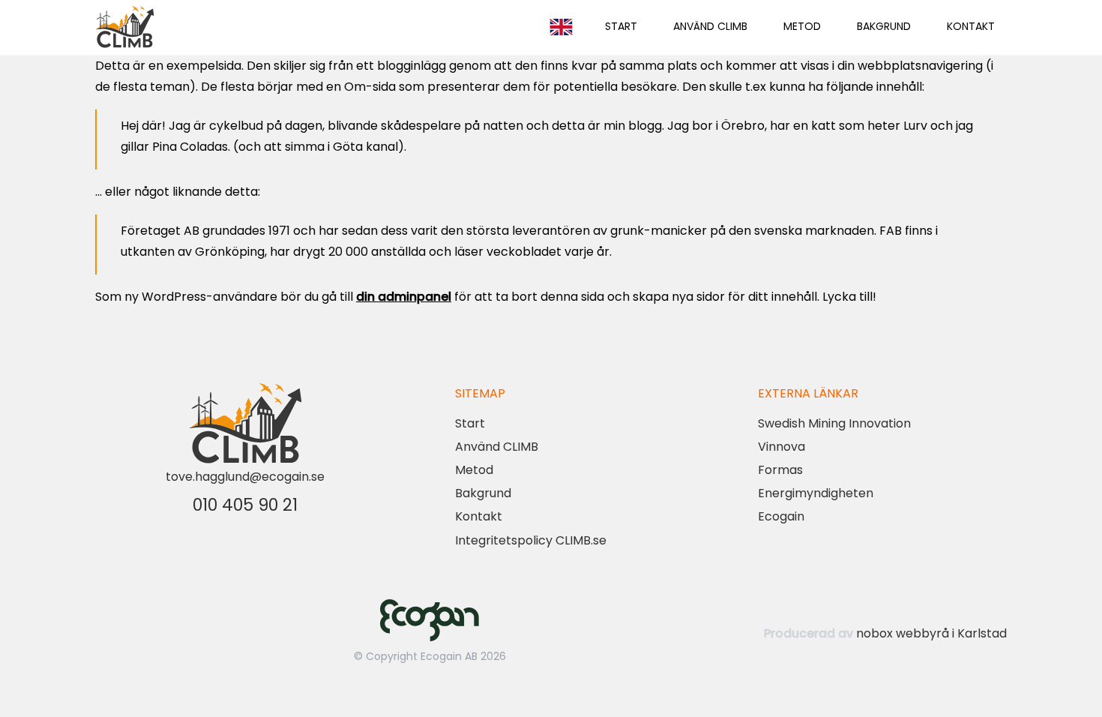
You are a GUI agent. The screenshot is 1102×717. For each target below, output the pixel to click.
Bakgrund (884, 26)
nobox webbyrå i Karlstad (931, 633)
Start (621, 26)
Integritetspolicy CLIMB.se (530, 540)
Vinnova (781, 446)
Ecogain (781, 516)
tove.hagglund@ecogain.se (245, 476)
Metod (802, 26)
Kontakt (971, 26)
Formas (780, 469)
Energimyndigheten (815, 493)
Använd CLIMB (710, 26)
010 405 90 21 (245, 505)
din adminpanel (403, 296)
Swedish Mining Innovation (834, 423)
